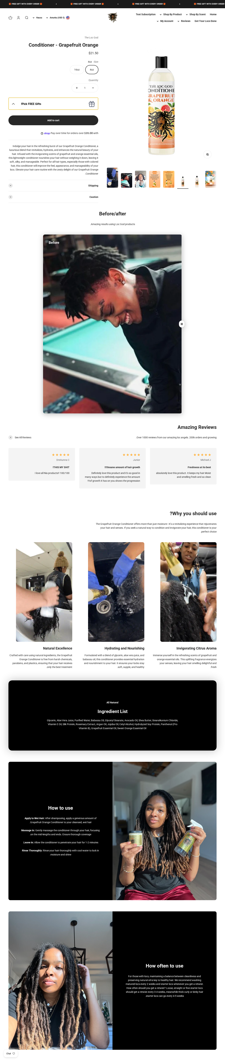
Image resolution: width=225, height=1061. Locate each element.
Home (213, 14)
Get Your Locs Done (206, 21)
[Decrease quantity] (93, 88)
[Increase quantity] (77, 88)
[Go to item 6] (140, 180)
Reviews (185, 21)
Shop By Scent (197, 14)
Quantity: (93, 80)
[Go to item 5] (154, 180)
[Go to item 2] (196, 182)
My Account (166, 21)
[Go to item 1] (211, 180)
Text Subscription (146, 14)
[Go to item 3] (182, 182)
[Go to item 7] (126, 181)
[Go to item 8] (112, 178)
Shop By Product (172, 14)
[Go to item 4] (168, 180)
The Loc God (91, 37)
